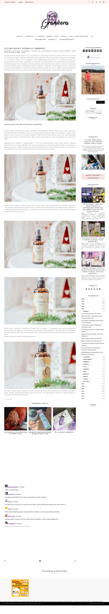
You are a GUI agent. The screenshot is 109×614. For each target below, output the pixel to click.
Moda (57, 36)
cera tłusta (37, 51)
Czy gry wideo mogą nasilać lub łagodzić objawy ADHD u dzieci (93, 141)
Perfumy (49, 36)
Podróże (41, 36)
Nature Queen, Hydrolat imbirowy (91, 338)
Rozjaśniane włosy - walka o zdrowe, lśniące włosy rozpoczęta (93, 239)
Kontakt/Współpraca (67, 39)
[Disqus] (40, 461)
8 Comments (26, 51)
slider (23, 52)
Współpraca (29, 2)
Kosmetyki (52, 39)
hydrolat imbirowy (65, 51)
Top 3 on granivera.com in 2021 (91, 313)
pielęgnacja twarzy (15, 52)
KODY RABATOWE (40, 39)
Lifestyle (19, 36)
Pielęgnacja (30, 36)
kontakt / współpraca (93, 175)
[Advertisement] (40, 540)
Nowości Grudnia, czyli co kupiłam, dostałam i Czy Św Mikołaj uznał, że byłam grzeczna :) (93, 270)
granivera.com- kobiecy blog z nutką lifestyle (24, 603)
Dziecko (64, 36)
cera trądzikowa (47, 51)
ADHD (71, 36)
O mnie (20, 2)
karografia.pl (101, 603)
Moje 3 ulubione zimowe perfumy (91, 341)
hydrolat (56, 51)
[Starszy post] (75, 561)
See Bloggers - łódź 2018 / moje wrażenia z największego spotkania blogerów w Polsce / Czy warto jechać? (93, 207)
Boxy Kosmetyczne (82, 36)
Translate (99, 113)
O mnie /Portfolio (93, 178)
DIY (92, 36)
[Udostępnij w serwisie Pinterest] (11, 400)
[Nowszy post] (4, 561)
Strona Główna (10, 2)
